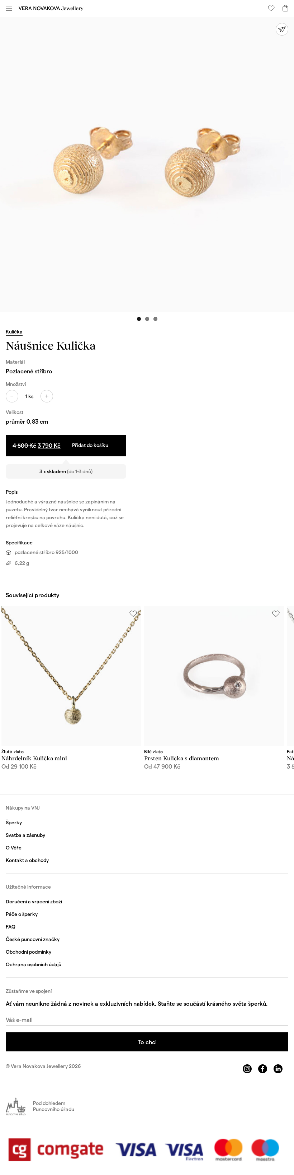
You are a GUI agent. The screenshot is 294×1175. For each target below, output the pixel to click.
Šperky (14, 822)
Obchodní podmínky (28, 952)
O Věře (14, 847)
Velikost (14, 412)
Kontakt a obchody (27, 860)
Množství (16, 384)
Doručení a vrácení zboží (34, 901)
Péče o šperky (22, 914)
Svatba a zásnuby (25, 835)
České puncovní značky (33, 939)
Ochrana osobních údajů (33, 964)
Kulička (14, 331)
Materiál (15, 362)
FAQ (10, 926)
